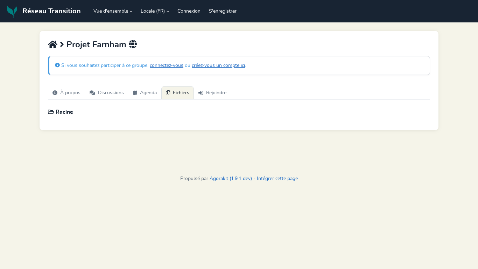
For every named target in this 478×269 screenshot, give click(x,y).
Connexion (189, 11)
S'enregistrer (223, 11)
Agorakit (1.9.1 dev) (231, 178)
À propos (70, 92)
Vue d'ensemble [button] (110, 11)
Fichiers (181, 92)
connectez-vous (166, 65)
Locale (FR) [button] (153, 11)
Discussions (111, 92)
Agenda (148, 92)
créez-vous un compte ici (218, 65)
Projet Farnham (96, 45)
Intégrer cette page (277, 178)
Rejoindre (216, 92)
